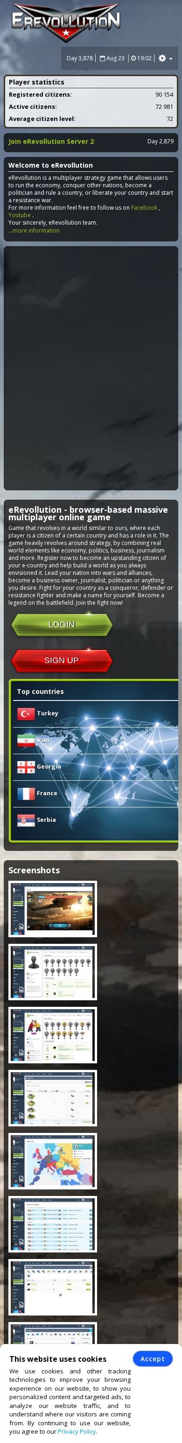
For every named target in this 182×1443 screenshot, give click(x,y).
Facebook (144, 208)
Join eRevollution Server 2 (51, 141)
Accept (152, 1358)
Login (62, 624)
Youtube (19, 215)
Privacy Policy (77, 1431)
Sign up (61, 660)
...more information (34, 230)
